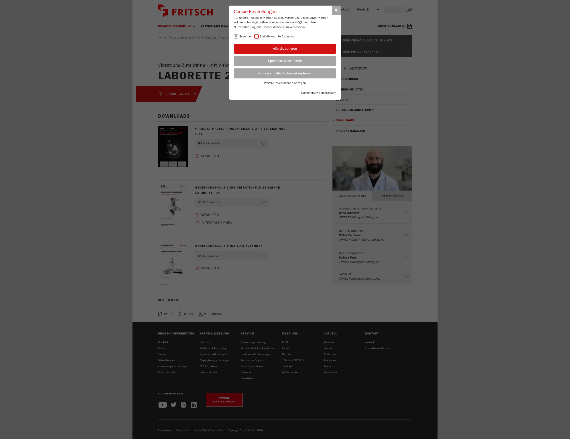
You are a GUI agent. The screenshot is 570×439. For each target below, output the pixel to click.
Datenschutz (309, 93)
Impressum (328, 93)
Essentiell (245, 36)
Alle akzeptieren (285, 49)
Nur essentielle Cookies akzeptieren (285, 73)
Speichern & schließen (285, 61)
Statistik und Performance (277, 36)
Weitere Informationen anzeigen (285, 83)
